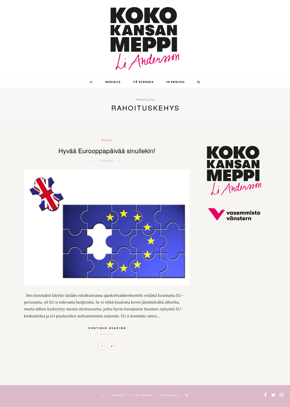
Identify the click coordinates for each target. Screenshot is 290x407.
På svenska (143, 82)
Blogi (106, 140)
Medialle (113, 82)
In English (175, 82)
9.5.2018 (106, 161)
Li (91, 82)
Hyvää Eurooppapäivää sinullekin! (106, 150)
